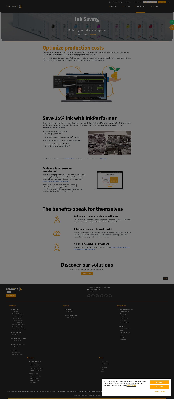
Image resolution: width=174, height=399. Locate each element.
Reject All (159, 387)
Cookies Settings (159, 391)
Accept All (159, 382)
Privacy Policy (131, 385)
